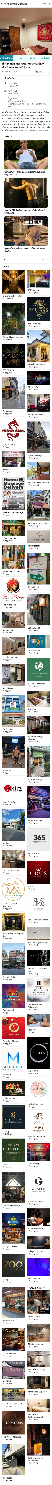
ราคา (19, 58)
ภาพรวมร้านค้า (6, 58)
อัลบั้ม (32, 58)
